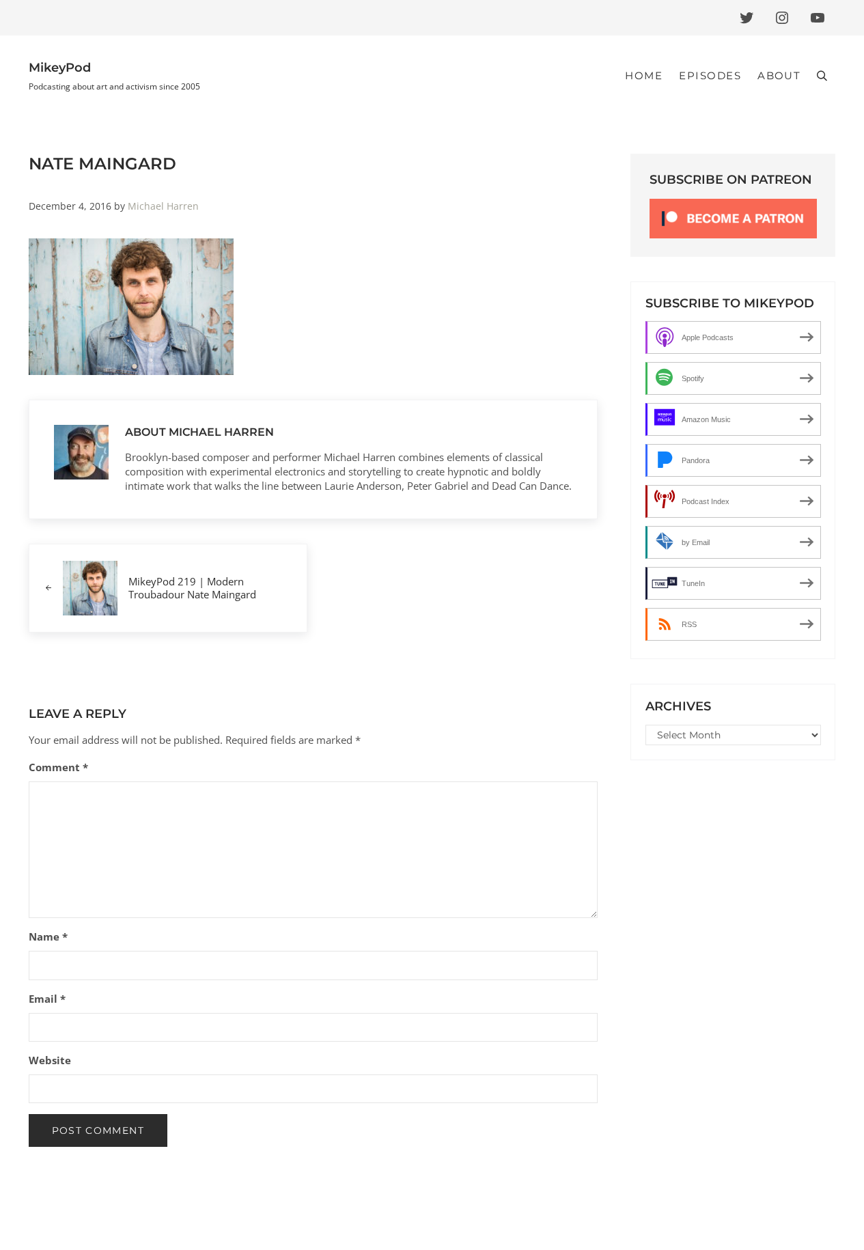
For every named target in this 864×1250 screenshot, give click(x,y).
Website (50, 1060)
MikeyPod (60, 67)
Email (47, 998)
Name (48, 936)
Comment (58, 767)
